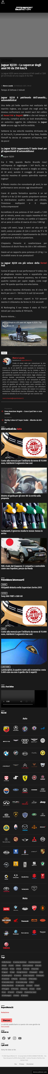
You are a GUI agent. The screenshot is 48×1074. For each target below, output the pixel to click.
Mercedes (33, 979)
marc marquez (29, 975)
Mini (32, 982)
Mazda (15, 979)
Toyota (20, 992)
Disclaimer (30, 1064)
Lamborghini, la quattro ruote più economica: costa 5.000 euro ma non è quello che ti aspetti (23, 671)
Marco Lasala (18, 358)
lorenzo (18, 975)
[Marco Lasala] (6, 364)
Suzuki (11, 992)
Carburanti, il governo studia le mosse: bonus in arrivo (22, 532)
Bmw (18, 965)
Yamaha (25, 995)
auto (11, 965)
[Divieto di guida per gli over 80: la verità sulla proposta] (24, 480)
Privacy (21, 1064)
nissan (30, 985)
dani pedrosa (28, 965)
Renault (24, 989)
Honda (27, 969)
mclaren (23, 979)
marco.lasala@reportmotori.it (13, 398)
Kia (42, 972)
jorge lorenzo (22, 972)
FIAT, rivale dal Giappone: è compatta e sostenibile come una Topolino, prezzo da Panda (23, 567)
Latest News (5, 667)
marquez (41, 975)
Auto (19, 429)
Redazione (5, 1012)
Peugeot (6, 989)
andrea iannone (35, 962)
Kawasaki (34, 972)
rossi (32, 989)
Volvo (17, 995)
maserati (6, 979)
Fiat (12, 969)
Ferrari (44, 263)
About (4, 353)
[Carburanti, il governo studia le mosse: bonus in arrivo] (24, 516)
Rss (16, 1064)
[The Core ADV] (6, 1022)
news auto (20, 985)
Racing (4, 584)
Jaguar (5, 972)
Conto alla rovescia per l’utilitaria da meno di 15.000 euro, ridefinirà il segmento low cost (24, 461)
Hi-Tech (4, 593)
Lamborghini (7, 975)
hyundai (35, 969)
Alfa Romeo (7, 962)
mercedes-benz (8, 982)
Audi (4, 965)
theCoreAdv (5, 1027)
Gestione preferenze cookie (40, 1072)
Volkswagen (7, 995)
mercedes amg (22, 982)
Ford (19, 969)
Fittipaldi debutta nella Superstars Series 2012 (21, 587)
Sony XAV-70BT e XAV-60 (12, 596)
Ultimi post (12, 353)
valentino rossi (31, 992)
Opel (37, 985)
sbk (39, 989)
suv (4, 992)
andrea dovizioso (20, 962)
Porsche (15, 989)
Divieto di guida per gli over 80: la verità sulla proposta (21, 497)
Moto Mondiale (8, 985)
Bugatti (19, 115)
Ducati (39, 965)
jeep (12, 972)
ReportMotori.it (26, 360)
